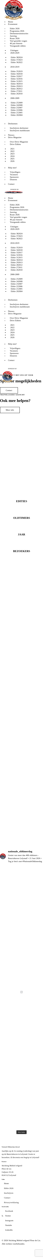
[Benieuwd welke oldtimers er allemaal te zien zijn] (21, 1093)
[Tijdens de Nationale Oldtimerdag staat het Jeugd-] (21, 1068)
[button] (24, 375)
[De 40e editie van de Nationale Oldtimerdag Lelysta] (21, 969)
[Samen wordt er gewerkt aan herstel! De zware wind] (21, 1118)
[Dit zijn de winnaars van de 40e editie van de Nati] (21, 1019)
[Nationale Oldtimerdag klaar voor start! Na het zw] (21, 1043)
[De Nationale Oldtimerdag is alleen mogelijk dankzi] (21, 910)
